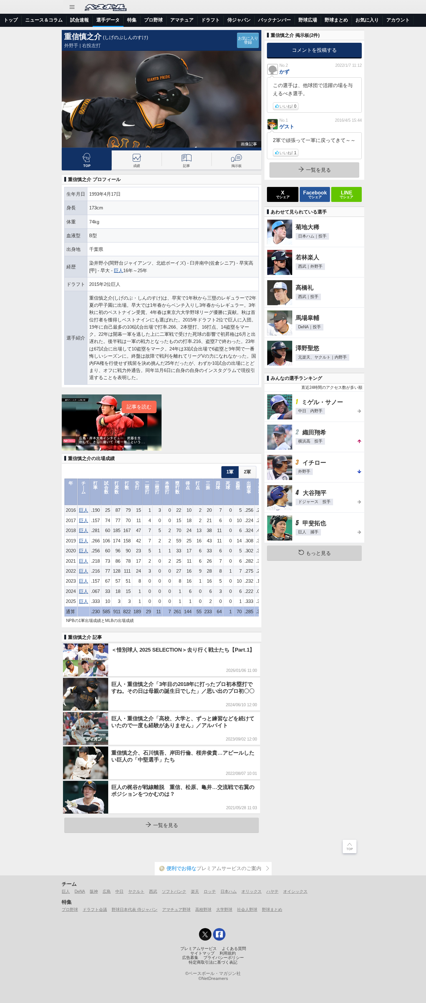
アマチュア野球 (176, 909)
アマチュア (182, 19)
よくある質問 (234, 949)
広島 (107, 891)
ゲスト (286, 126)
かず (284, 71)
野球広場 (307, 19)
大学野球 (224, 909)
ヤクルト (136, 891)
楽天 (195, 891)
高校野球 (203, 909)
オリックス (251, 891)
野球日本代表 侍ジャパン (134, 909)
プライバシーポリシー (223, 958)
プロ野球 (153, 19)
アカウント (398, 19)
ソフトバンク (174, 891)
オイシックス (295, 891)
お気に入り (367, 19)
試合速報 (79, 19)
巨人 (118, 270)
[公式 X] (205, 934)
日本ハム (228, 891)
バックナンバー (274, 19)
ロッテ (210, 891)
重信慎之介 (83, 36)
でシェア (283, 194)
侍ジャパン (239, 19)
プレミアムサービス (198, 949)
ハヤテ (272, 891)
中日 (119, 891)
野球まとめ (336, 19)
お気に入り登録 (248, 40)
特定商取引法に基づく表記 (213, 962)
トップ (11, 19)
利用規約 (228, 953)
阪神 (94, 891)
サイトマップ (202, 953)
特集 (132, 19)
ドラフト (210, 19)
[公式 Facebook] (219, 934)
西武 (153, 891)
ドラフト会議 (95, 909)
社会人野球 (247, 909)
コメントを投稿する (314, 50)
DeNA (80, 891)
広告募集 (190, 958)
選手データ (108, 19)
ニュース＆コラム (44, 19)
